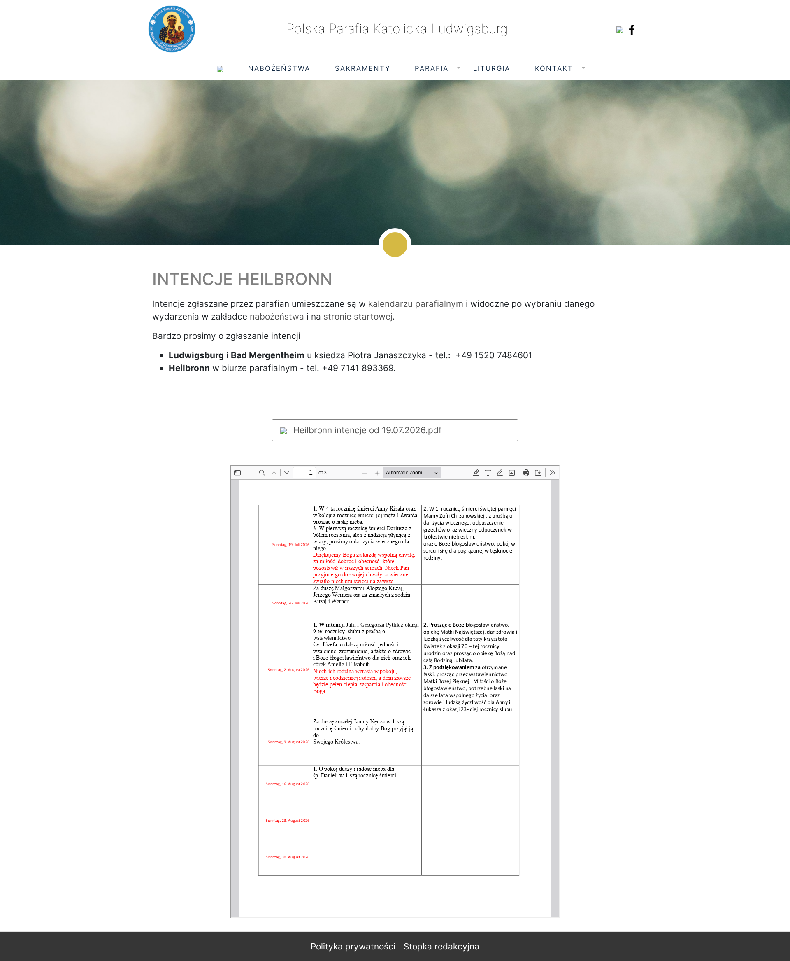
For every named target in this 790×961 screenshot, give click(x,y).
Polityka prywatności (353, 946)
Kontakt (554, 68)
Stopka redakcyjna (441, 946)
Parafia (431, 68)
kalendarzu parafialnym (415, 304)
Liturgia (491, 68)
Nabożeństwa (279, 68)
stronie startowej (358, 316)
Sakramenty (362, 68)
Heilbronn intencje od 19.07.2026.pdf (366, 430)
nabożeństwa (277, 316)
